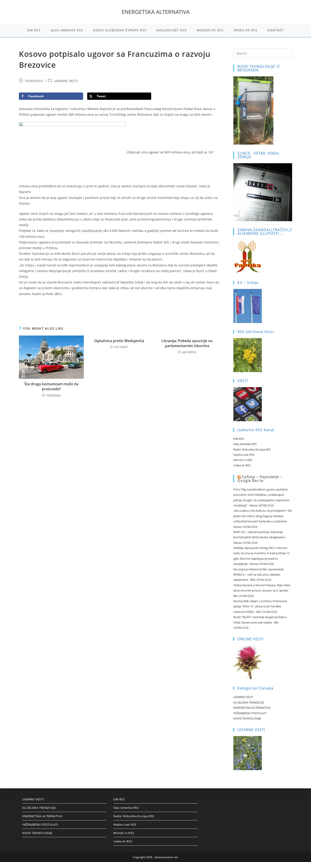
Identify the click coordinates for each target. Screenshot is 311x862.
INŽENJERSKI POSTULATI (249, 713)
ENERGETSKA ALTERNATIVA (156, 11)
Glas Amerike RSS (245, 444)
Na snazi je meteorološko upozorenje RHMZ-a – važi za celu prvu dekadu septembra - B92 (258, 574)
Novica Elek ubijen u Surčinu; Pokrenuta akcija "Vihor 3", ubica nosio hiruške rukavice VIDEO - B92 (260, 606)
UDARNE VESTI (66, 81)
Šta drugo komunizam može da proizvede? (51, 386)
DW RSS (238, 439)
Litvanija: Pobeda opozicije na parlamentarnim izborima (186, 343)
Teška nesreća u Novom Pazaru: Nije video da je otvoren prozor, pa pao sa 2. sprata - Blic (262, 590)
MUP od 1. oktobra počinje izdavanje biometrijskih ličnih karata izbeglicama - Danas (259, 537)
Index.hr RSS (241, 465)
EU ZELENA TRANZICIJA (248, 702)
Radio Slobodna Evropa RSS (252, 449)
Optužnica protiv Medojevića (119, 340)
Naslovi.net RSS (243, 455)
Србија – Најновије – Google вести (259, 478)
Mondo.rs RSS (242, 460)
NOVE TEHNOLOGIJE (247, 718)
